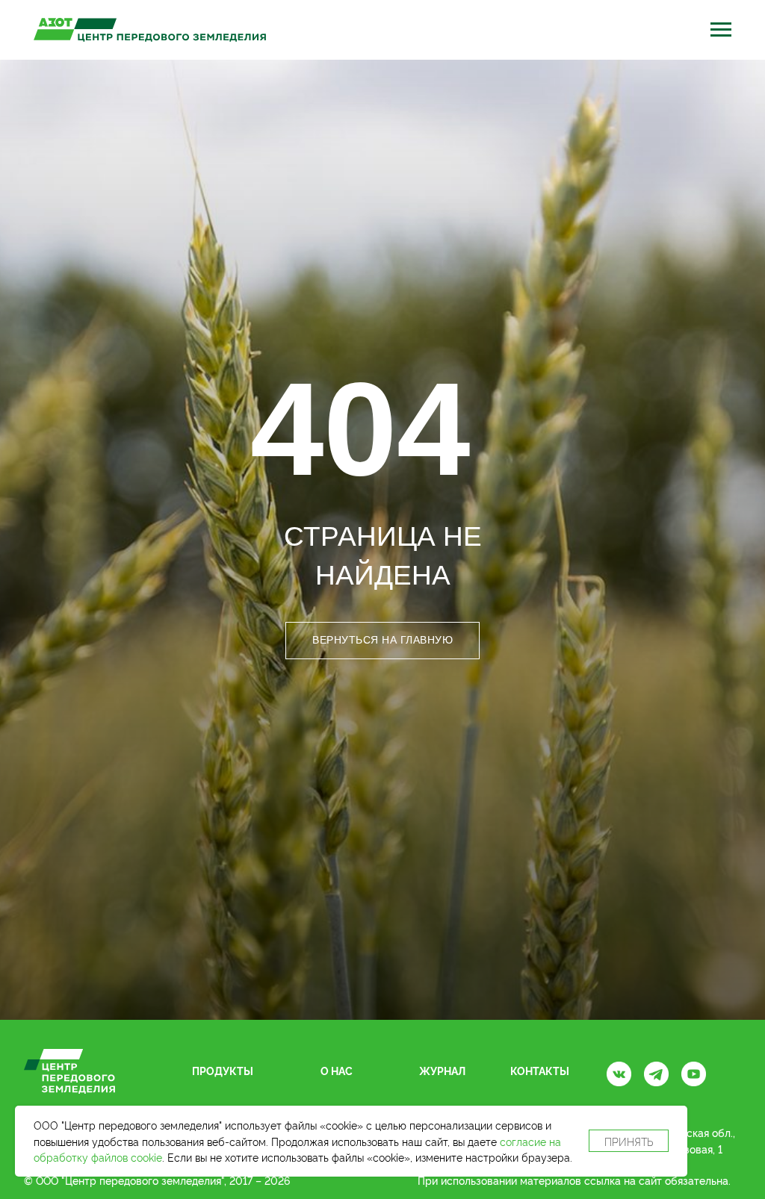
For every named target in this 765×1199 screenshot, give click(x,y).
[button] (720, 30)
